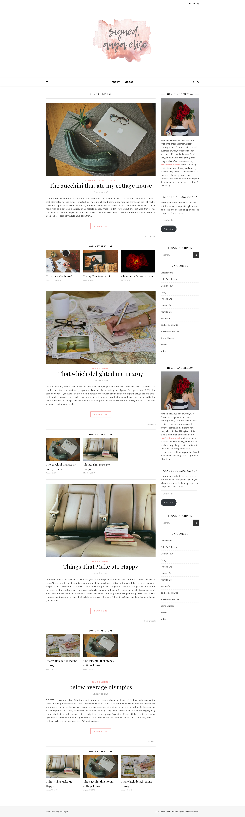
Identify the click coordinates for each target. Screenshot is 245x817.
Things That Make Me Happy (100, 566)
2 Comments (150, 424)
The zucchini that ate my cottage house (100, 185)
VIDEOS (129, 82)
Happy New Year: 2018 (96, 276)
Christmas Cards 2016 (59, 276)
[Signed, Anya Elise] (122, 40)
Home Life (91, 180)
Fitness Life (166, 298)
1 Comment (150, 236)
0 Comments (150, 620)
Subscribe (168, 229)
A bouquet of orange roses (137, 276)
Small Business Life (170, 331)
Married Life (167, 311)
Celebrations (167, 272)
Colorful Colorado (169, 279)
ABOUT (116, 82)
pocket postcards (169, 324)
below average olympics (100, 687)
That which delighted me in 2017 (100, 373)
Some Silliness (107, 180)
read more (100, 226)
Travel (164, 344)
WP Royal (64, 811)
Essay (164, 292)
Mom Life (165, 318)
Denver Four (167, 285)
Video (163, 350)
